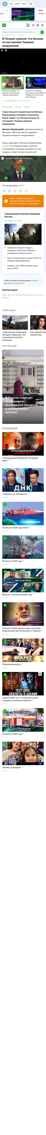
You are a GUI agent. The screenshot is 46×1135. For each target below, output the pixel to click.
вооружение (7, 107)
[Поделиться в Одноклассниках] (15, 191)
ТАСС (21, 185)
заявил (5, 146)
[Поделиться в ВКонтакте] (9, 191)
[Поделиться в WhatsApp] (20, 191)
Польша (18, 107)
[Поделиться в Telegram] (4, 191)
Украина (26, 107)
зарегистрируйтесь (16, 283)
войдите (35, 280)
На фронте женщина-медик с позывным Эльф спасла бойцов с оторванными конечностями (21, 250)
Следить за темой (14, 221)
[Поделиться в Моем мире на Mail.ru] (26, 191)
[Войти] (38, 25)
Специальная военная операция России (18, 32)
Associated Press (11, 101)
